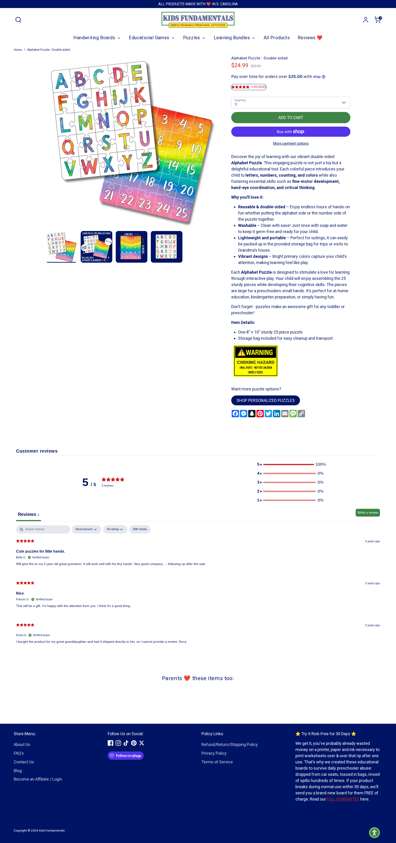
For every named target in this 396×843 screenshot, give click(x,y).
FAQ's (19, 753)
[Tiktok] (126, 743)
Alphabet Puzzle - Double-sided (48, 49)
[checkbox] (140, 529)
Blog (18, 770)
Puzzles (192, 37)
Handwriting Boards (94, 37)
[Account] (365, 19)
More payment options (291, 143)
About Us (22, 744)
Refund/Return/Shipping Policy (229, 744)
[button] (290, 464)
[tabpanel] (198, 588)
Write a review (368, 512)
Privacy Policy (214, 753)
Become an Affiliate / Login (38, 779)
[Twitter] (141, 743)
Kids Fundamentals (52, 830)
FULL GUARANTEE (343, 799)
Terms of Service (217, 762)
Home (18, 49)
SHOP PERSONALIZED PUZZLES (265, 400)
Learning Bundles (232, 37)
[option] (132, 143)
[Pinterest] (134, 743)
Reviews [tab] (28, 514)
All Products (277, 37)
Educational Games (149, 37)
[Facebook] (110, 743)
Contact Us (24, 762)
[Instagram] (118, 743)
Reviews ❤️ (310, 37)
